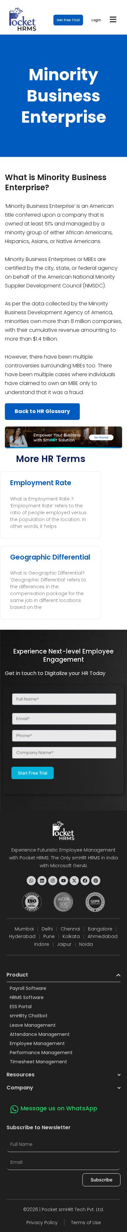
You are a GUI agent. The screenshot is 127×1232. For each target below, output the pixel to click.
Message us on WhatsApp (59, 1108)
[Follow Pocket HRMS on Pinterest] (95, 880)
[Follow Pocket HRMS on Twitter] (74, 880)
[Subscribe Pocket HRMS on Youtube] (63, 880)
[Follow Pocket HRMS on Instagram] (52, 880)
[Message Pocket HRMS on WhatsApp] (31, 880)
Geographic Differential (50, 557)
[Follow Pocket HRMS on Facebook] (85, 880)
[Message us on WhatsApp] (14, 1109)
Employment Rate (40, 482)
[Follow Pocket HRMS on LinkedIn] (42, 880)
